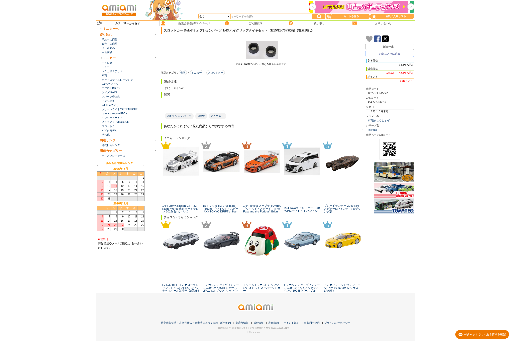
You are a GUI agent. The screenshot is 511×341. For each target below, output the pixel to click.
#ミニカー (217, 116)
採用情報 (258, 322)
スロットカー (215, 72)
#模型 (201, 116)
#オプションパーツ (179, 116)
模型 (182, 72)
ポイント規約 (291, 322)
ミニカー (196, 72)
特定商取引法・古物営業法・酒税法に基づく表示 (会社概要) (196, 322)
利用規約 (273, 322)
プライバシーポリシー (337, 322)
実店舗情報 (242, 322)
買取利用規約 (312, 322)
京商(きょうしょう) (379, 120)
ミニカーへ (111, 28)
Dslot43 (372, 130)
